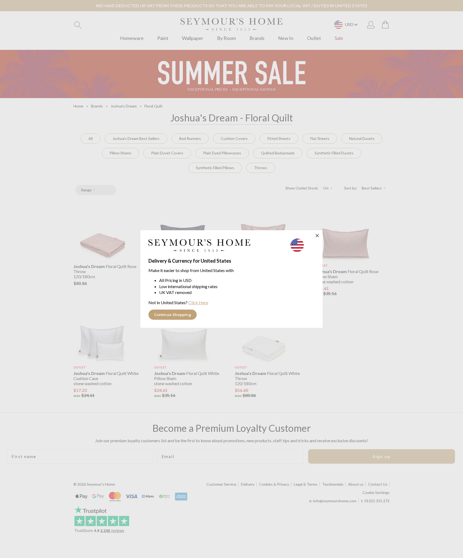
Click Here (198, 302)
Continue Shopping (172, 315)
